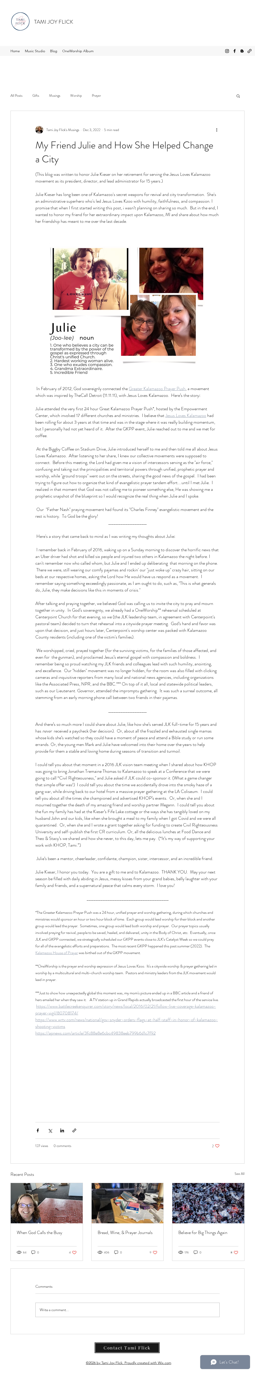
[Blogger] (242, 50)
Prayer (96, 95)
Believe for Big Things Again (202, 1232)
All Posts (16, 95)
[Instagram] (227, 50)
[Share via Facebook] (37, 1130)
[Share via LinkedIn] (62, 1130)
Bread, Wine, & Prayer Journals (125, 1232)
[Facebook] (234, 50)
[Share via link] (74, 1130)
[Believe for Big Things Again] (208, 1203)
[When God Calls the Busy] (47, 1203)
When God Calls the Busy (39, 1232)
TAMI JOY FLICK (53, 22)
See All (240, 1173)
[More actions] (217, 130)
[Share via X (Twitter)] (50, 1130)
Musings (54, 95)
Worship (76, 95)
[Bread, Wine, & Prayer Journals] (128, 1203)
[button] (238, 96)
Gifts (35, 95)
